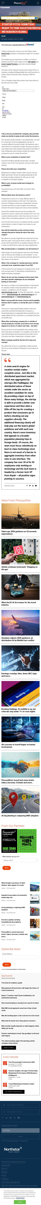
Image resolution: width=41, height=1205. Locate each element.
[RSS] (14, 1118)
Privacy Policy (24, 1140)
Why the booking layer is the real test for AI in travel (20, 1016)
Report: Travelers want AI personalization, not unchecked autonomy (18, 997)
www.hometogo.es (24, 297)
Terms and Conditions (11, 969)
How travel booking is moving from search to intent (20, 1003)
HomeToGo (5, 53)
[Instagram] (10, 1118)
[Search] (38, 3)
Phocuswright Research (15, 1105)
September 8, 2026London (14, 1086)
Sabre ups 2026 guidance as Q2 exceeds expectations (19, 532)
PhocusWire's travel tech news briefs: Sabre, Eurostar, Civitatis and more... (17, 781)
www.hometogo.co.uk (9, 292)
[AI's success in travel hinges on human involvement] (20, 729)
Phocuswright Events (14, 1112)
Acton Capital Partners (9, 64)
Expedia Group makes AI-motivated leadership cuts (14, 896)
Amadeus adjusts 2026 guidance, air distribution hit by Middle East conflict (17, 639)
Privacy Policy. (22, 969)
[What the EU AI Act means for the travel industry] (20, 587)
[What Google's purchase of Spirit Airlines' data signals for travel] (34, 886)
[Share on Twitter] (30, 486)
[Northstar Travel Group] (13, 1149)
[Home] (20, 3)
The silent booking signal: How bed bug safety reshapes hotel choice (18, 1042)
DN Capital (31, 62)
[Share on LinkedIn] (33, 486)
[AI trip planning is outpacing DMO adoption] (20, 800)
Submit (20, 1136)
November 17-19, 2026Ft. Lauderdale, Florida (15, 1065)
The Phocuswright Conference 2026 (21, 1062)
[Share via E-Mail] (36, 486)
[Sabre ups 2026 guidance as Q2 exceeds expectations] (20, 516)
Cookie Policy (20, 1198)
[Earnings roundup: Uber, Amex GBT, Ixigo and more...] (20, 658)
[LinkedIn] (6, 1118)
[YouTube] (18, 1118)
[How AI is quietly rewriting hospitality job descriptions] (34, 923)
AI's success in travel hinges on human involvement (18, 745)
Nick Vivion (8, 39)
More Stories (8, 1047)
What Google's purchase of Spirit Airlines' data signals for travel (13, 884)
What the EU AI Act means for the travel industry (18, 603)
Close (20, 1202)
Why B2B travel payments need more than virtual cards (18, 1009)
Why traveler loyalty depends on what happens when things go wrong (20, 1027)
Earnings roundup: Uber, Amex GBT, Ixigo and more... (19, 674)
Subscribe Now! (9, 1125)
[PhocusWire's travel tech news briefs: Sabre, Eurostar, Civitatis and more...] (20, 765)
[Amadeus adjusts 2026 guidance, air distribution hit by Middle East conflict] (20, 622)
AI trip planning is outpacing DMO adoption (20, 816)
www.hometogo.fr (27, 294)
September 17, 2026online (14, 1078)
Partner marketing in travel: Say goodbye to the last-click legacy (20, 1035)
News (3, 36)
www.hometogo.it (7, 297)
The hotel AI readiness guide (11, 983)
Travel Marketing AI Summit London (21, 1084)
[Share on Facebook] (27, 486)
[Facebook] (2, 1118)
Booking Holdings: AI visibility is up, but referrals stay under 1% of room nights (18, 710)
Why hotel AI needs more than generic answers (18, 1021)
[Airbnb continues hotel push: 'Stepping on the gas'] (20, 551)
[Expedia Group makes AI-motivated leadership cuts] (34, 899)
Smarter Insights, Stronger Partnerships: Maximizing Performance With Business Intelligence (23, 1073)
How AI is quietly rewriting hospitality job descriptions (11, 921)
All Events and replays (14, 1092)
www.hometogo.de (13, 294)
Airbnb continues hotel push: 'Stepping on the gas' (19, 568)
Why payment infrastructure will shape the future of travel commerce (20, 989)
